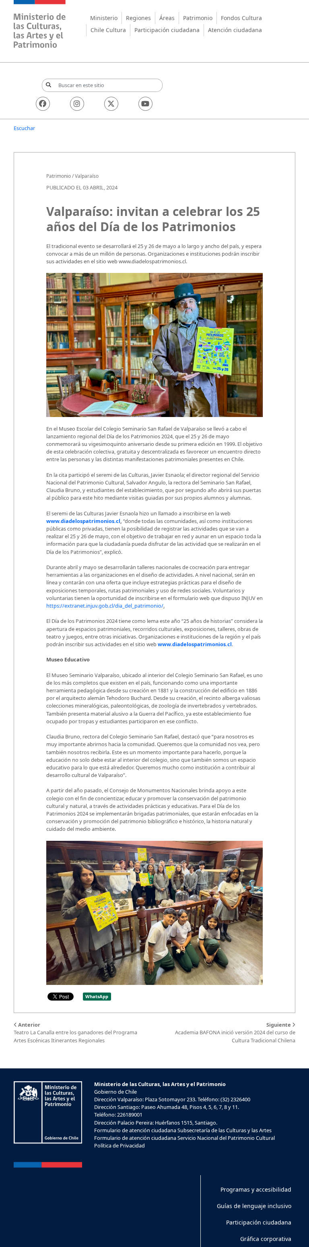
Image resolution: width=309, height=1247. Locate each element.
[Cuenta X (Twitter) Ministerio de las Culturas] (111, 104)
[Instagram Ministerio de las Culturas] (77, 104)
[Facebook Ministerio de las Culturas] (43, 104)
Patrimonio (197, 18)
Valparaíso (87, 176)
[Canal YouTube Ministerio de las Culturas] (145, 104)
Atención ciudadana (235, 30)
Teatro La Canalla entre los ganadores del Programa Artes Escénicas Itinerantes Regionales (75, 1032)
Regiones (138, 18)
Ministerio (103, 18)
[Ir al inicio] (40, 25)
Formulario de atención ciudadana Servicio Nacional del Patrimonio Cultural (184, 1137)
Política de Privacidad (119, 1145)
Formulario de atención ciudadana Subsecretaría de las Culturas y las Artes (183, 1130)
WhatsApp (96, 996)
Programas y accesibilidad (255, 1189)
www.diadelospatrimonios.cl (83, 521)
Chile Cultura (108, 30)
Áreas (167, 18)
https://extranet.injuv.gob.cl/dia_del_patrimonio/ (104, 605)
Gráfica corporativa (265, 1239)
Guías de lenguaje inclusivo (254, 1206)
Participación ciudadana (167, 30)
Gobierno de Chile (115, 1091)
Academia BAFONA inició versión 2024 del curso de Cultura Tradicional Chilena (235, 1032)
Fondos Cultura (241, 18)
